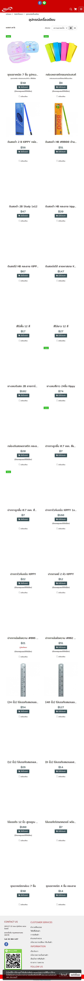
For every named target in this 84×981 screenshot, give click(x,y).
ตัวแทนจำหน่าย (36, 938)
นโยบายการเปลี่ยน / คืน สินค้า (41, 942)
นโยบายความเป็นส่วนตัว (39, 955)
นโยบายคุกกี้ (13, 977)
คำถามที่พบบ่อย (36, 927)
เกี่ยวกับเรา (34, 951)
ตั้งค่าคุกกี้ (64, 975)
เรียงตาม (48, 28)
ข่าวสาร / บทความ (37, 962)
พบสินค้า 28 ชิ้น (10, 28)
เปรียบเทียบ (24, 97)
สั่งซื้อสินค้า (24, 87)
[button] (70, 9)
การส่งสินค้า (35, 935)
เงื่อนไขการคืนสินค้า (38, 959)
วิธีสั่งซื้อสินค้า (35, 931)
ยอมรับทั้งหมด (75, 975)
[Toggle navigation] (81, 9)
